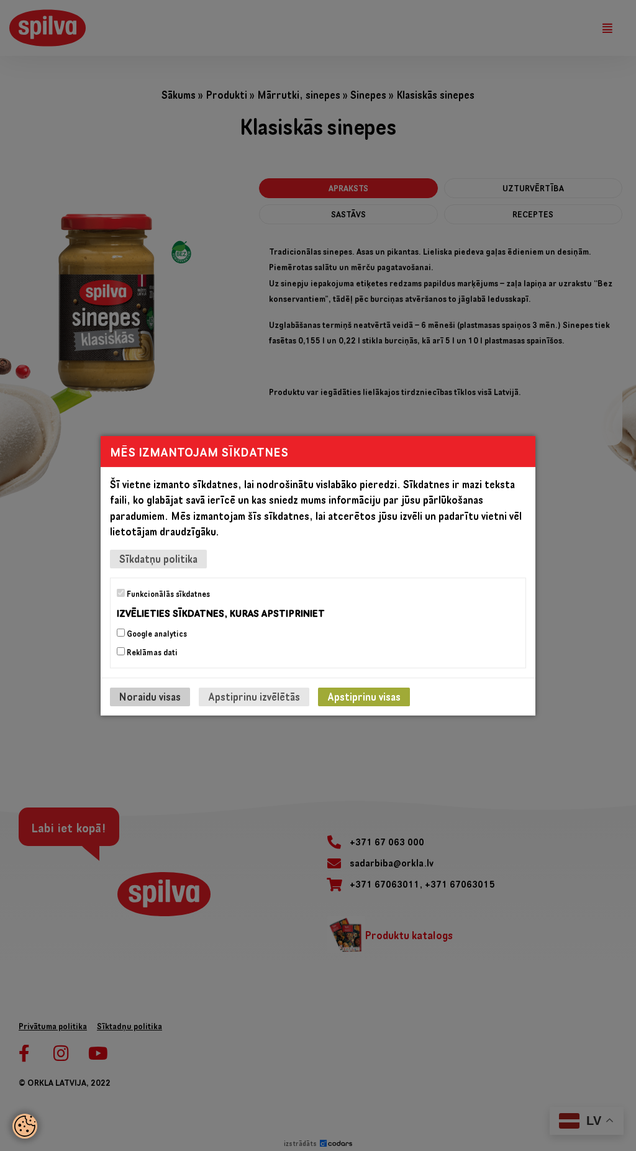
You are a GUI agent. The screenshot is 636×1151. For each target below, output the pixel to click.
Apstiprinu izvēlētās (254, 696)
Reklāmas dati (151, 652)
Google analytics (156, 634)
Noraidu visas (150, 696)
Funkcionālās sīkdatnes (167, 593)
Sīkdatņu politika (158, 558)
